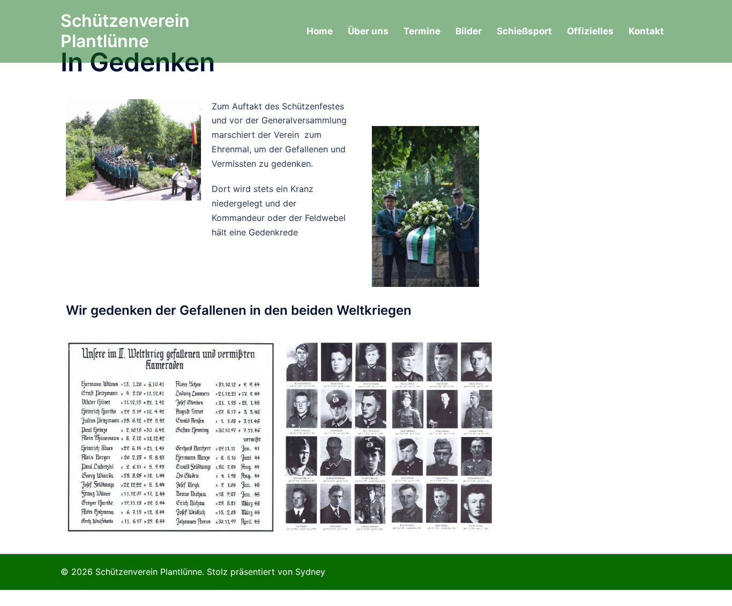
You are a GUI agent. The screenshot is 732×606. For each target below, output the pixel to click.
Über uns (368, 31)
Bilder (468, 31)
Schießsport (524, 31)
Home (320, 31)
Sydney (310, 571)
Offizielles (590, 31)
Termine (422, 31)
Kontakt (646, 31)
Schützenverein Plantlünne (125, 30)
